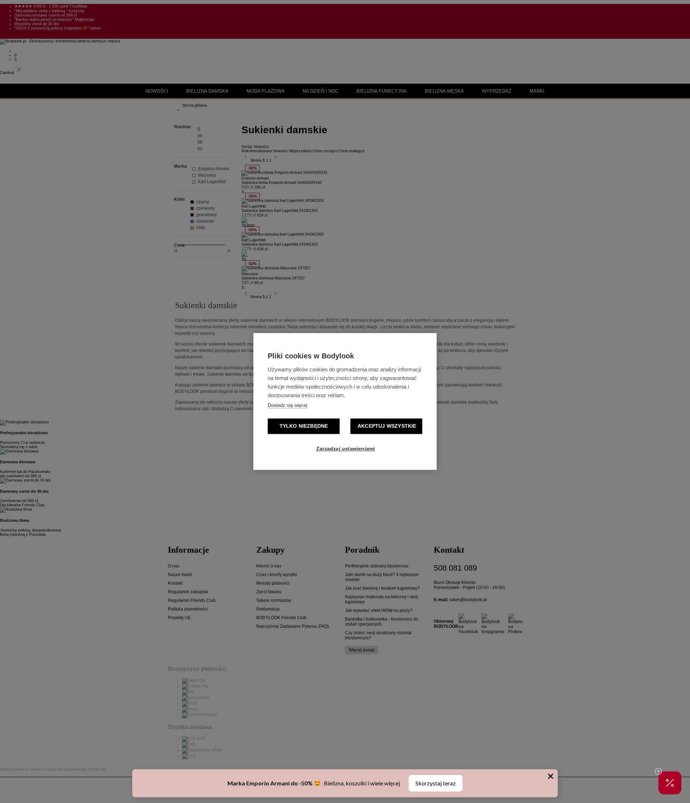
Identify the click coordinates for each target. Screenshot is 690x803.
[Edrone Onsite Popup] (345, 401)
